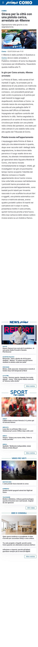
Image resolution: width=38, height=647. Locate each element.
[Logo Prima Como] (19, 3)
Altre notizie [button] (30, 386)
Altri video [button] (31, 508)
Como (4, 58)
